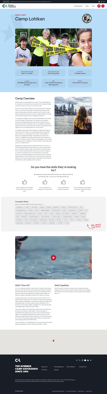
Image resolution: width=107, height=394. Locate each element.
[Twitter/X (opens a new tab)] (80, 360)
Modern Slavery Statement (58, 391)
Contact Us (82, 367)
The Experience (78, 6)
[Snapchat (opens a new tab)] (88, 360)
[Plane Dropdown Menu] (99, 6)
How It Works (71, 367)
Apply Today (6, 1)
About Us (44, 367)
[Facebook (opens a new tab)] (77, 360)
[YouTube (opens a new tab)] (85, 360)
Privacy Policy (81, 391)
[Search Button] (104, 1)
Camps (56, 370)
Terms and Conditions (71, 391)
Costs (93, 6)
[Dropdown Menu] (103, 6)
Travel (87, 6)
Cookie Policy (89, 391)
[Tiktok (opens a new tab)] (91, 360)
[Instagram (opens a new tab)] (82, 360)
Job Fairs (44, 370)
